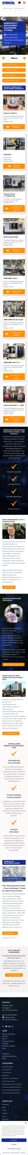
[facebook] (3, 1026)
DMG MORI (5, 1104)
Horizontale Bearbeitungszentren (11, 1087)
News (4, 1048)
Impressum (23, 1152)
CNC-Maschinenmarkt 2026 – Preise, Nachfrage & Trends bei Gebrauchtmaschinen (13, 888)
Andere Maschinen (7, 1067)
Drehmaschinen (6, 1070)
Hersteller (5, 1043)
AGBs (4, 1058)
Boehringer (5, 1119)
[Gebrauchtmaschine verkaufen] (14, 603)
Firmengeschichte (8, 1041)
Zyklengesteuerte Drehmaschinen (12, 1084)
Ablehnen (14, 1144)
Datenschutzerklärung (15, 1152)
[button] (25, 1123)
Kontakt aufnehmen (8, 1034)
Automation (5, 1075)
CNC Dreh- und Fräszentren (10, 1078)
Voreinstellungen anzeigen (14, 1148)
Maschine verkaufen (8, 1046)
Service (4, 1039)
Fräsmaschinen (6, 1072)
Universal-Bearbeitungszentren (11, 1090)
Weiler (4, 1107)
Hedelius (4, 1113)
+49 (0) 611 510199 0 (11, 1020)
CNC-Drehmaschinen (8, 1081)
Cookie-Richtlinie (6, 1152)
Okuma (4, 1116)
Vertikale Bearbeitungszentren (11, 1093)
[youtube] (6, 1026)
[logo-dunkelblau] (8, 2)
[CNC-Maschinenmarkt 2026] (14, 867)
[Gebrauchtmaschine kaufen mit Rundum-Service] (14, 682)
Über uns (5, 1036)
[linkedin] (9, 1026)
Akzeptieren (14, 1140)
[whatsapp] (12, 1026)
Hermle (4, 1110)
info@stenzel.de (9, 1017)
